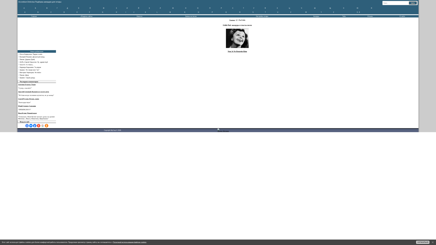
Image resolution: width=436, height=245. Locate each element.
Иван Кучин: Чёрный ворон (27, 113)
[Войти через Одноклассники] (46, 125)
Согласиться (422, 242)
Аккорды (316, 16)
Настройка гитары (262, 16)
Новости (139, 16)
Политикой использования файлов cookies (129, 242)
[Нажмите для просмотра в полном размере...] (237, 47)
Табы (344, 16)
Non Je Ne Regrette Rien (237, 51)
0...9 (358, 12)
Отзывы (370, 16)
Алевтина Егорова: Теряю (27, 84)
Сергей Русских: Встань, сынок (28, 99)
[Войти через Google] (42, 125)
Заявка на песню (191, 16)
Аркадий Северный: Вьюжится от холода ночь (33, 92)
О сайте (402, 16)
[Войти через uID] (27, 125)
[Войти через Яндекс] (38, 125)
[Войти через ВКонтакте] (31, 125)
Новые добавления (36, 51)
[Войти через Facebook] (34, 125)
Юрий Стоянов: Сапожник (27, 106)
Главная (34, 16)
